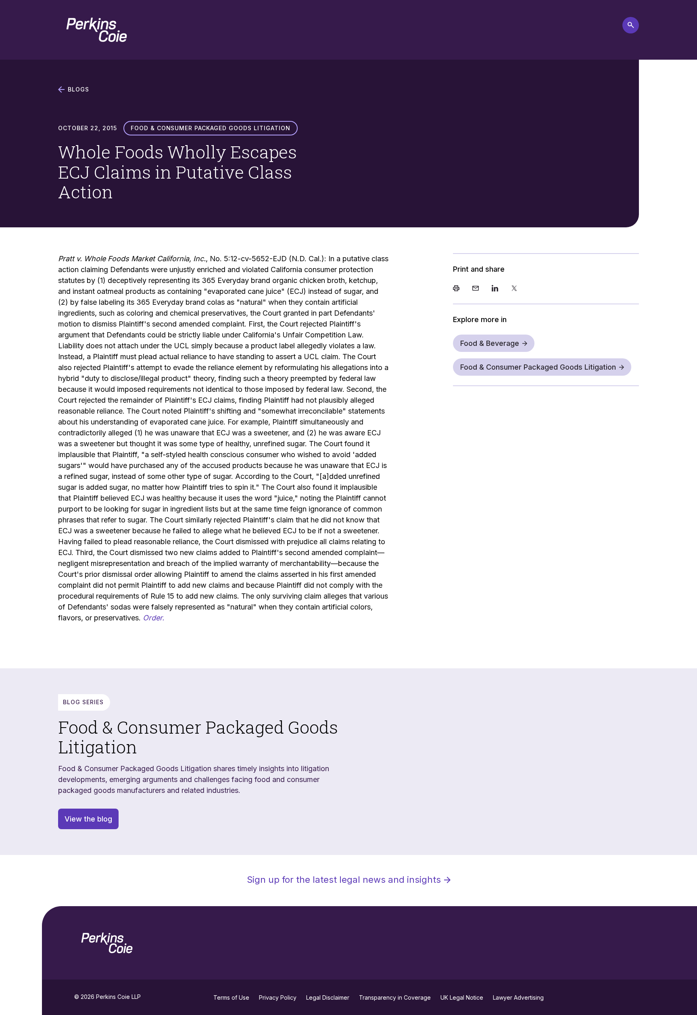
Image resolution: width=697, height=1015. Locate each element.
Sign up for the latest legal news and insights (344, 879)
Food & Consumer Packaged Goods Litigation (538, 367)
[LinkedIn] (495, 289)
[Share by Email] (475, 289)
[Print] (456, 289)
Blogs (78, 89)
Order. (153, 618)
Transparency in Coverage (395, 997)
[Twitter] (514, 289)
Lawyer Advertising (518, 997)
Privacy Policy (277, 997)
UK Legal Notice (461, 997)
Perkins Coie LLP (118, 996)
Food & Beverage (489, 343)
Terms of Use (231, 997)
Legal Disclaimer (327, 997)
